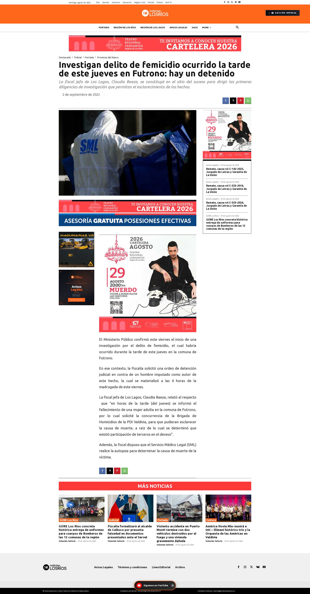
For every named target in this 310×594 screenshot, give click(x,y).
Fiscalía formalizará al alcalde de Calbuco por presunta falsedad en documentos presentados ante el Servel (130, 531)
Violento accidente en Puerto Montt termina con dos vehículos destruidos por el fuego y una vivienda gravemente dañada (178, 533)
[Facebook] (225, 2)
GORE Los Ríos (212, 216)
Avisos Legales (212, 165)
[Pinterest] (240, 100)
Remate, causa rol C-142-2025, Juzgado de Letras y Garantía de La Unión (226, 171)
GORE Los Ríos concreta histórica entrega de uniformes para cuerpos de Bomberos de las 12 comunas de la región (227, 224)
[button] (237, 27)
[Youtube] (239, 2)
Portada (89, 57)
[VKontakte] (258, 567)
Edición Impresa (286, 13)
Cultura (211, 520)
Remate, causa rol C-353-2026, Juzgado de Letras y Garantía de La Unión (226, 205)
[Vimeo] (236, 2)
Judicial (114, 520)
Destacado (65, 57)
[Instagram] (228, 2)
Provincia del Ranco (108, 57)
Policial (78, 57)
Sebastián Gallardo (67, 541)
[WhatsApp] (248, 100)
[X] (232, 2)
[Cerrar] (173, 585)
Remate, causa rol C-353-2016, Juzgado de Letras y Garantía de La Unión (226, 188)
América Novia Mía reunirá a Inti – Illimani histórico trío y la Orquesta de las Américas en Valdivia (228, 531)
